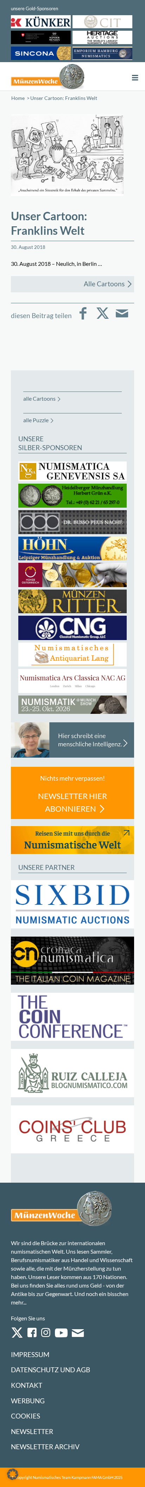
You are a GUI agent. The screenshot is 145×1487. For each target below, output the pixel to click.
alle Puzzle (36, 420)
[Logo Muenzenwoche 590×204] (48, 76)
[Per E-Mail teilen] (122, 318)
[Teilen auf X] (103, 318)
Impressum (30, 1354)
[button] (12, 1474)
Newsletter (32, 1431)
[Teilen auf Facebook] (83, 318)
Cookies (25, 1416)
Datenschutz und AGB (50, 1370)
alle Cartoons (39, 398)
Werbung (28, 1401)
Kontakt (26, 1385)
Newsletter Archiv (45, 1447)
